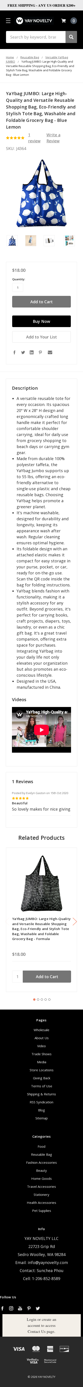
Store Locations (42, 1070)
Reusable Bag (41, 1154)
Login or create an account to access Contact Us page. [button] (41, 1325)
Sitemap (41, 1118)
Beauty (41, 1170)
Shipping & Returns (41, 1094)
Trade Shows (41, 1054)
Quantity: (18, 279)
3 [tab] (42, 999)
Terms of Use (41, 1086)
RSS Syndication (41, 1102)
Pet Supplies (41, 1210)
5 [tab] (49, 999)
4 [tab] (45, 999)
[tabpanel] (41, 920)
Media (41, 1062)
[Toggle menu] (8, 20)
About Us (42, 1038)
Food (41, 1146)
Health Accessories (41, 1202)
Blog (41, 1110)
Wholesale (41, 1030)
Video (41, 1046)
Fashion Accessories (41, 1162)
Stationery (41, 1194)
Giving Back (41, 1078)
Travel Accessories (41, 1186)
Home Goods (41, 1178)
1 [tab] (34, 999)
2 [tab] (38, 999)
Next (74, 921)
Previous (7, 921)
